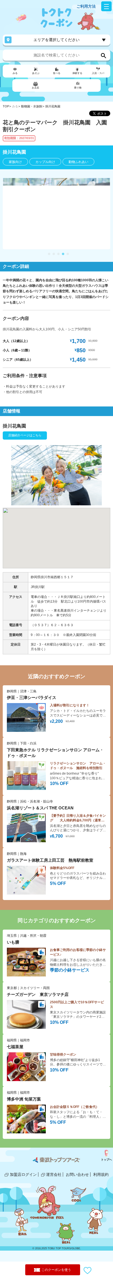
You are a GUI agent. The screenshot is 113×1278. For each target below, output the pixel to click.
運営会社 (53, 1174)
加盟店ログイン (23, 1174)
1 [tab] (49, 254)
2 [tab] (53, 254)
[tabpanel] (56, 213)
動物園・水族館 (31, 106)
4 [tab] (63, 254)
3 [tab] (58, 254)
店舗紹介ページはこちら (24, 435)
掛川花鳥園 (52, 106)
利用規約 (101, 1174)
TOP (6, 106)
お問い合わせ (77, 1174)
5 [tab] (67, 254)
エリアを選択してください (56, 40)
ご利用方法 (86, 6)
